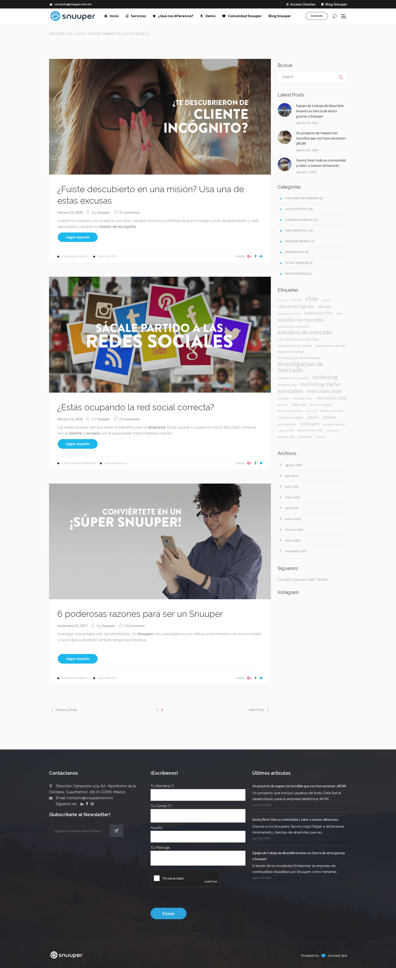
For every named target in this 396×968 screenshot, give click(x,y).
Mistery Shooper (331, 411)
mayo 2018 (292, 497)
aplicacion (283, 300)
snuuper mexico (334, 424)
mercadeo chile (324, 391)
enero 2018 (292, 540)
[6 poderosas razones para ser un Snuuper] (160, 541)
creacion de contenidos (289, 313)
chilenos (326, 300)
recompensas (287, 424)
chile (311, 299)
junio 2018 (292, 486)
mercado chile (302, 398)
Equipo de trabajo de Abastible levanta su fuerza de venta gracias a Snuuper (320, 110)
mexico (283, 405)
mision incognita (321, 405)
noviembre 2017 (296, 551)
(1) (300, 241)
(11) (301, 220)
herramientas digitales (331, 346)
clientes (324, 306)
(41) (299, 230)
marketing (325, 377)
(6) (296, 252)
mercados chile (331, 398)
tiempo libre (332, 430)
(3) (304, 198)
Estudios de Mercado (305, 332)
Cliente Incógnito (296, 306)
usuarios (305, 436)
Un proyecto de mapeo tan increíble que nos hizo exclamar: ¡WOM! (321, 138)
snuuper (309, 424)
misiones (299, 404)
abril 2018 (291, 508)
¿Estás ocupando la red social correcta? (135, 407)
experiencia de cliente (295, 345)
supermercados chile (310, 430)
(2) (298, 263)
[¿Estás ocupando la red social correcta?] (160, 334)
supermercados (286, 430)
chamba (297, 300)
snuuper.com (60, 34)
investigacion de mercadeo (299, 357)
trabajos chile (286, 437)
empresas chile (318, 313)
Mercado (283, 398)
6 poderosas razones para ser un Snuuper (140, 614)
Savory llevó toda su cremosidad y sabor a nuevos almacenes (321, 163)
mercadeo (290, 391)
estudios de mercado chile (298, 339)
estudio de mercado (301, 320)
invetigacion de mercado (293, 378)
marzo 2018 (293, 519)
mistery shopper (291, 417)
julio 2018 (291, 476)
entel (339, 313)
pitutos (329, 417)
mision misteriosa (290, 411)
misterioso (311, 411)
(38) (299, 209)
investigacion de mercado (300, 367)
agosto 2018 (293, 465)
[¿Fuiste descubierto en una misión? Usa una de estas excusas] (160, 116)
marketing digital (320, 384)
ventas (320, 437)
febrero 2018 (294, 530)
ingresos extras (291, 351)
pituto (313, 417)
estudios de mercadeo (293, 326)
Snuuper (103, 212)
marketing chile (287, 385)
